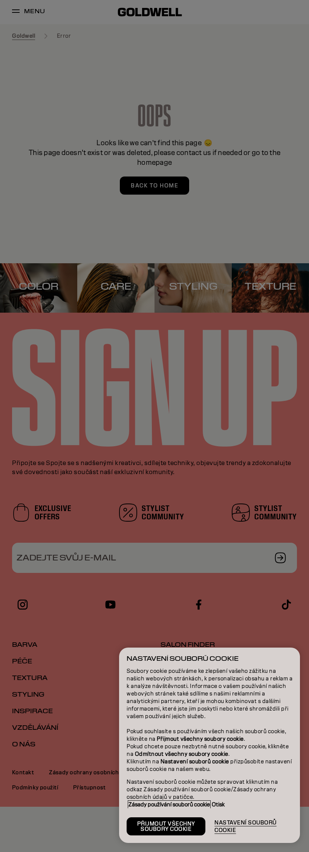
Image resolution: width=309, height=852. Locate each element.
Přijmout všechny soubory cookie (166, 826)
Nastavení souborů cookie (245, 826)
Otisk (218, 804)
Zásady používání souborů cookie (169, 804)
